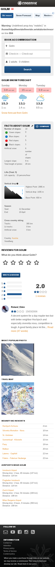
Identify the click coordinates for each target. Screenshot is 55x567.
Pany (4, 444)
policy (34, 564)
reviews (40, 296)
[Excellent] (36, 263)
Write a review (11, 275)
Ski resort (7, 15)
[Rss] (33, 532)
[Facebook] (20, 532)
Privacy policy (8, 548)
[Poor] (5, 263)
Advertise (7, 546)
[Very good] (29, 263)
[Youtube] (13, 532)
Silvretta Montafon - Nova (13, 430)
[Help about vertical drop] (17, 183)
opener (4, 3)
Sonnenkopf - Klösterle (12, 440)
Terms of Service (10, 551)
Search (28, 69)
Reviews (49, 15)
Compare (44, 126)
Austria (15, 238)
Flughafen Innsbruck (11, 480)
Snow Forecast (23, 15)
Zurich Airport (8, 490)
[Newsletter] (5, 532)
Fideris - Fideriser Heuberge (14, 458)
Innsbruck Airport (9, 470)
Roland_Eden (18, 307)
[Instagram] (26, 532)
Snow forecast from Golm (14, 113)
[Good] (21, 263)
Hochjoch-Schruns (10, 426)
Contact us (7, 543)
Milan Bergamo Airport (11, 500)
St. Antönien (7, 435)
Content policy (9, 554)
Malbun (5, 449)
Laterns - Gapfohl (9, 453)
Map (37, 15)
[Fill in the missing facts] (32, 126)
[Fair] (13, 263)
